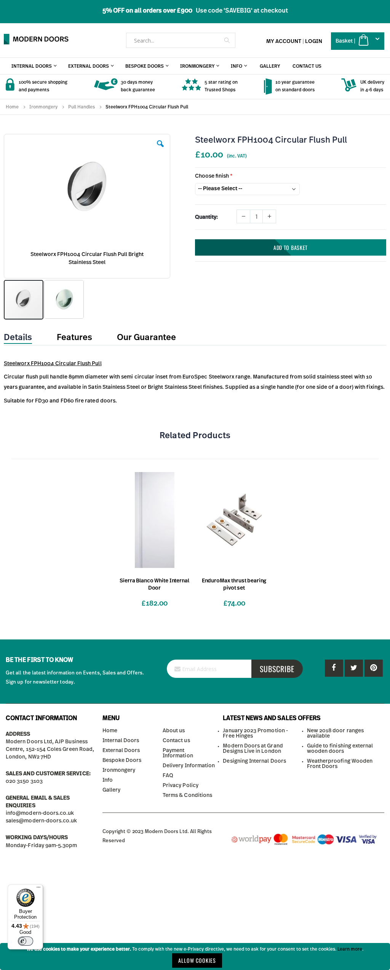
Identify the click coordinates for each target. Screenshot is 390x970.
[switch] (25, 941)
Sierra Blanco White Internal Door (154, 584)
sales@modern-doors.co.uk (41, 821)
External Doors (121, 750)
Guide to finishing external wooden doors (340, 748)
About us (174, 730)
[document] (195, 956)
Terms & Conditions (187, 795)
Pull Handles (81, 107)
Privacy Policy (180, 785)
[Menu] (38, 889)
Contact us (176, 740)
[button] (160, 149)
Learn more (349, 949)
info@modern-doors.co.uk (40, 813)
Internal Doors (120, 740)
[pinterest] (354, 668)
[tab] (23, 338)
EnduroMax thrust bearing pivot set (234, 584)
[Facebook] (334, 668)
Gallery (111, 790)
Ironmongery (43, 107)
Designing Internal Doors (254, 761)
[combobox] (180, 40)
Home (12, 107)
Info (107, 780)
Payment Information (178, 753)
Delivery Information (189, 765)
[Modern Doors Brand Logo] (36, 39)
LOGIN (313, 41)
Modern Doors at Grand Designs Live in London (253, 748)
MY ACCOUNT (283, 41)
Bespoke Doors (122, 760)
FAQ (168, 775)
